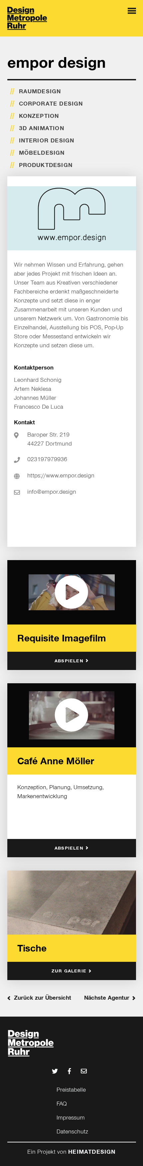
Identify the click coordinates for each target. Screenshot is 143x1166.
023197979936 (47, 459)
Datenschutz (72, 1131)
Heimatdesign (91, 1152)
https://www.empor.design (60, 475)
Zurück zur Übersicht (42, 998)
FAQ (62, 1104)
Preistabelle (71, 1090)
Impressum (71, 1118)
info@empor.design (51, 492)
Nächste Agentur (106, 998)
